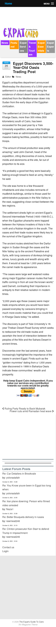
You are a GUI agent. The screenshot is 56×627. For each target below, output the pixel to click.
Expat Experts (50, 46)
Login (5, 551)
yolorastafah (13, 477)
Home (8, 3)
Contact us (8, 547)
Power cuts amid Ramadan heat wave (31, 411)
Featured (14, 45)
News (5, 42)
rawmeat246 (13, 521)
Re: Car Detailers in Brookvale (19, 473)
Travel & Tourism (32, 48)
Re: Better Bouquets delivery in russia (23, 517)
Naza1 (10, 509)
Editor (8, 76)
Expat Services (23, 46)
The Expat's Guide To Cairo (31, 621)
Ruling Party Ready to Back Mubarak (24, 408)
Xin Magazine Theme (28, 624)
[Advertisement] (28, 436)
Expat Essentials (41, 46)
